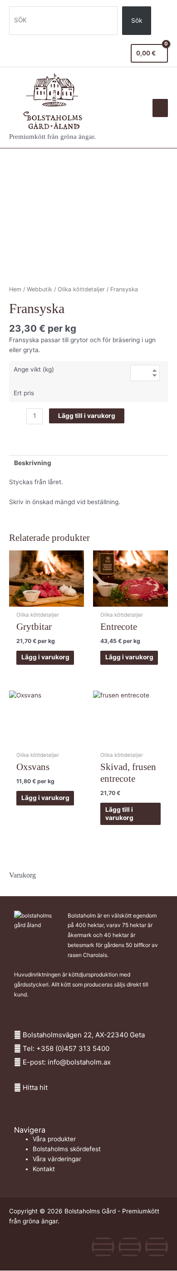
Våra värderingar (57, 1159)
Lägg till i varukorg (86, 415)
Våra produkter (54, 1139)
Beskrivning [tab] (32, 462)
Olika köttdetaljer (81, 289)
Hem (15, 289)
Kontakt (44, 1169)
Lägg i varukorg (45, 657)
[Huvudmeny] (160, 108)
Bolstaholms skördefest (67, 1149)
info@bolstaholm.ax (79, 1062)
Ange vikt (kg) (34, 369)
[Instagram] (156, 1247)
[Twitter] (129, 1247)
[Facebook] (103, 1247)
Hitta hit (35, 1087)
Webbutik (39, 289)
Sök (136, 20)
